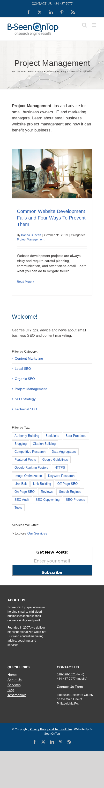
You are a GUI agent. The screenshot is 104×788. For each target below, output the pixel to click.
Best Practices (76, 436)
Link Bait (21, 484)
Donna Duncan (31, 235)
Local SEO (23, 368)
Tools (18, 507)
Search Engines (70, 491)
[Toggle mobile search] (84, 24)
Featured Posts (25, 459)
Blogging (21, 443)
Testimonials (16, 695)
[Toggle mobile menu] (94, 24)
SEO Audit (22, 499)
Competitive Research (30, 451)
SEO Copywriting (47, 499)
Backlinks (52, 436)
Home (31, 71)
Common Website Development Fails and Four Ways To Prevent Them (51, 218)
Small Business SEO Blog (51, 71)
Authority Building (27, 436)
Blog (10, 690)
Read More (24, 281)
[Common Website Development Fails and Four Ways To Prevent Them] (52, 173)
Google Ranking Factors (31, 467)
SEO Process (75, 499)
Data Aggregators (64, 451)
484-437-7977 (63, 4)
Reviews (47, 491)
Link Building (42, 484)
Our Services (37, 533)
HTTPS (60, 467)
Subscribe (52, 572)
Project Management (30, 239)
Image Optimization (28, 476)
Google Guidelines (55, 459)
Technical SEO (26, 409)
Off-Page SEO (67, 484)
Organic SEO (25, 379)
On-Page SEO (25, 491)
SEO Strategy (25, 399)
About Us (14, 680)
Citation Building (44, 443)
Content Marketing (29, 358)
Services (14, 685)
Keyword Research (61, 476)
